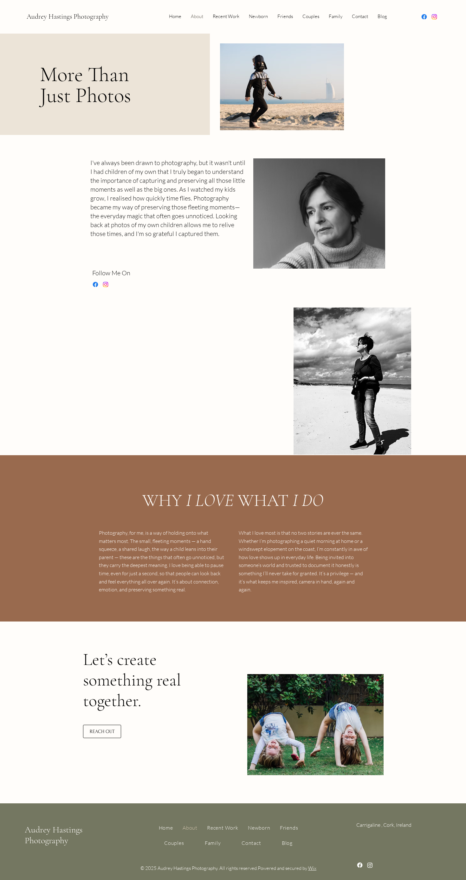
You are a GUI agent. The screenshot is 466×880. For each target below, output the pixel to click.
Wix (312, 868)
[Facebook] (424, 16)
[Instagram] (434, 16)
